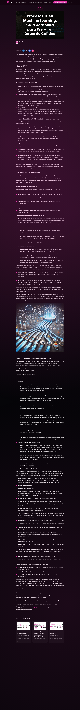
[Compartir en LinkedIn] (23, 51)
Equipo (45, 2)
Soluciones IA (24, 2)
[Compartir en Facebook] (29, 51)
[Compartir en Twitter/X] (26, 51)
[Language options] (69, 2)
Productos (31, 2)
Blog (50, 2)
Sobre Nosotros (38, 2)
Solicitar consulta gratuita (60, 2)
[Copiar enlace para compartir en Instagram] (33, 51)
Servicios (18, 2)
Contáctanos (37, 608)
